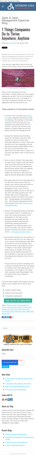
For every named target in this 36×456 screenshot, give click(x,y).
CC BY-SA (25, 88)
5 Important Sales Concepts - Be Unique (18, 384)
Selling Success (11, 305)
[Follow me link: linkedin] (8, 400)
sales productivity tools (17, 311)
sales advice (22, 309)
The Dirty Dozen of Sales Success (16, 434)
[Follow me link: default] (6, 400)
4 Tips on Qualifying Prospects (15, 445)
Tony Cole (11, 43)
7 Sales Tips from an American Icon (16, 442)
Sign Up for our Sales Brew (18, 300)
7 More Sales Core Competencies (15, 389)
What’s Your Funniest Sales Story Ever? (17, 386)
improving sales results (14, 307)
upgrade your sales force (9, 309)
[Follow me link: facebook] (11, 400)
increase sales (27, 307)
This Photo (11, 88)
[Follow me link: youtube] (3, 400)
